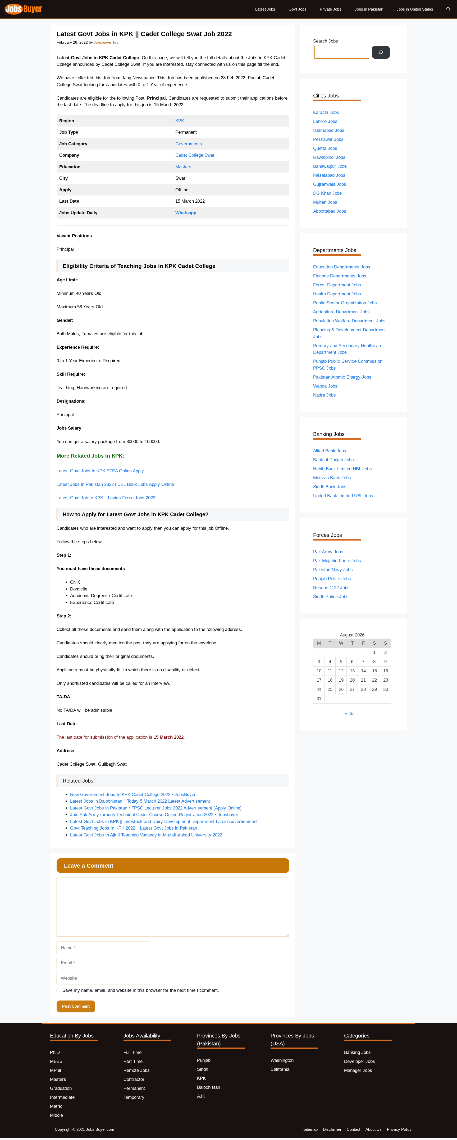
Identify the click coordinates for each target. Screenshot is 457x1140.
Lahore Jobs (325, 121)
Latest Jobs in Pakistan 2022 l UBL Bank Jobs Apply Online (115, 484)
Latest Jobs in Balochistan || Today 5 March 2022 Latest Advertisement (140, 801)
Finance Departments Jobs (339, 275)
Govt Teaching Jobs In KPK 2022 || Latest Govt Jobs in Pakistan (133, 828)
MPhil (55, 1070)
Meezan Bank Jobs (332, 477)
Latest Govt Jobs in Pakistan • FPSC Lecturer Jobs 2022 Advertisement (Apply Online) (156, 808)
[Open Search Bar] (448, 9)
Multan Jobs (325, 202)
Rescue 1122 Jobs (331, 587)
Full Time (132, 1052)
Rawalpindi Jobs (329, 157)
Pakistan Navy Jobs (333, 569)
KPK (179, 120)
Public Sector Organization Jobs (345, 302)
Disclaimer (332, 1129)
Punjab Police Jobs (332, 578)
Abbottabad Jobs (329, 211)
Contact (353, 1129)
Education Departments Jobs (341, 266)
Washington (282, 1060)
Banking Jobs (357, 1052)
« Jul (349, 713)
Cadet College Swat (194, 155)
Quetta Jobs (325, 148)
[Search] (381, 52)
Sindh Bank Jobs (329, 486)
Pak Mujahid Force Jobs (337, 560)
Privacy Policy (399, 1129)
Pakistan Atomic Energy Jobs (342, 377)
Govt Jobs (298, 9)
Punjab (204, 1060)
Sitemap (310, 1129)
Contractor (134, 1079)
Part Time (133, 1061)
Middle (56, 1115)
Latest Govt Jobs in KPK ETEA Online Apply (100, 470)
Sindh (202, 1069)
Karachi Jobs (326, 112)
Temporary (134, 1097)
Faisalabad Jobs (329, 175)
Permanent (134, 1088)
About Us (373, 1129)
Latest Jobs (265, 9)
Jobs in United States (414, 9)
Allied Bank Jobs (329, 450)
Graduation (61, 1088)
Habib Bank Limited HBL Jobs (342, 468)
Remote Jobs (137, 1070)
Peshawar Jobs (328, 139)
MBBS (56, 1061)
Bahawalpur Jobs (330, 166)
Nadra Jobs (324, 395)
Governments (188, 143)
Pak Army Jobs (328, 551)
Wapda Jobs (325, 386)
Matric (56, 1106)
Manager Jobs (358, 1070)
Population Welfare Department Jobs (349, 320)
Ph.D (55, 1052)
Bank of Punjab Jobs (333, 459)
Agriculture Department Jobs (341, 311)
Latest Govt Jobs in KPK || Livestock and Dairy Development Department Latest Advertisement (164, 821)
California (280, 1069)
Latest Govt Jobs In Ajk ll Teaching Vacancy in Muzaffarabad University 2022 (146, 834)
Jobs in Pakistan (369, 9)
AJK (201, 1096)
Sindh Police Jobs (331, 596)
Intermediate (62, 1097)
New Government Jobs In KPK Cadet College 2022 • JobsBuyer (133, 794)
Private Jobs (330, 9)
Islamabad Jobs (328, 130)
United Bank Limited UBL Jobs (343, 495)
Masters (183, 166)
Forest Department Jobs (337, 284)
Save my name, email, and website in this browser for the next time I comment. (140, 990)
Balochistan (208, 1087)
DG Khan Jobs (327, 193)
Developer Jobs (359, 1061)
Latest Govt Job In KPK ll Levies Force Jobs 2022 (107, 497)
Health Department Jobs (337, 293)
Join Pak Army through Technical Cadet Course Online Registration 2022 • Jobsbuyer (154, 814)
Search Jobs (325, 41)
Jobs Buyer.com (100, 1129)
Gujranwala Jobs (329, 184)
